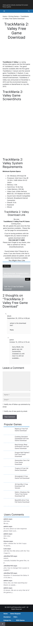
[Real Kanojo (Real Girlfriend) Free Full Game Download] (8, 449)
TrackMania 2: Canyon (10, 71)
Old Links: (7, 536)
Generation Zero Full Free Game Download (22, 462)
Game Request (15, 613)
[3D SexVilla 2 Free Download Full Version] (8, 488)
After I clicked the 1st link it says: (15, 543)
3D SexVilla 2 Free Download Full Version (21, 486)
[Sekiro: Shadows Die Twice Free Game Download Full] (8, 496)
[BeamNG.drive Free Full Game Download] (8, 504)
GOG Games (20, 620)
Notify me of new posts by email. (16, 411)
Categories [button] (7, 620)
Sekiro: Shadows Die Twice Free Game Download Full (22, 494)
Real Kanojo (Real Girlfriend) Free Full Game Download (22, 446)
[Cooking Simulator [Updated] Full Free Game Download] (8, 441)
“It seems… (7, 546)
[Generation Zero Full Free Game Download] (8, 464)
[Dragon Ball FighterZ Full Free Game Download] (8, 456)
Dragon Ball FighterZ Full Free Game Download (22, 454)
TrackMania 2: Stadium (15, 73)
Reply (12, 330)
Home (5, 16)
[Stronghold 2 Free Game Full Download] (8, 480)
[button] (29, 11)
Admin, (6, 558)
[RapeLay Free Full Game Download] (8, 433)
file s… (6, 538)
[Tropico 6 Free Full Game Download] (8, 472)
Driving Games (14, 16)
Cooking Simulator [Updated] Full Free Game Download (22, 438)
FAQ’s (15, 617)
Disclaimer (7, 617)
